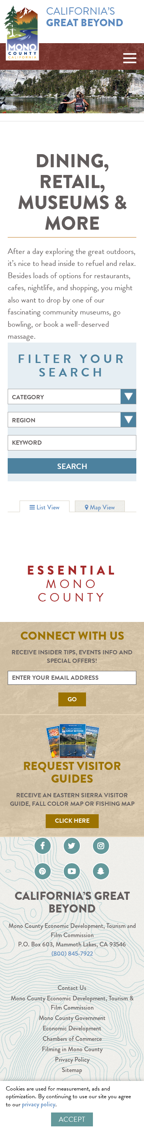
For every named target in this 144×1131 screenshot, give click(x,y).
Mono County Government (72, 1017)
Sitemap (72, 1069)
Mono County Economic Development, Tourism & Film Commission (72, 1003)
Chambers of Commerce (72, 1038)
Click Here (72, 820)
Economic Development (72, 1028)
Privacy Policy (72, 1059)
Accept (72, 1119)
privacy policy (38, 1104)
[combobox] (72, 396)
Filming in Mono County (72, 1049)
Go (72, 699)
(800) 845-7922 (72, 953)
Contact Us (72, 987)
